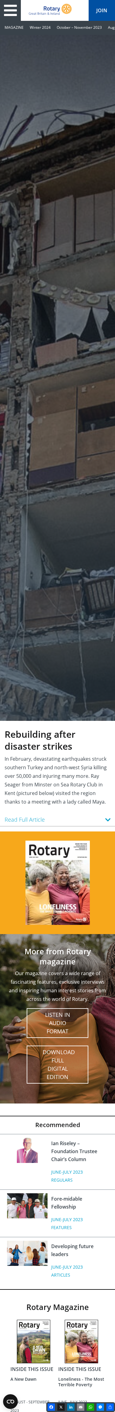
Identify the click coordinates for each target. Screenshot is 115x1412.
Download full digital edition (59, 1064)
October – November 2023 (79, 27)
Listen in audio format (57, 1023)
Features (61, 1227)
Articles (60, 1275)
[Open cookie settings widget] (10, 1401)
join (101, 10)
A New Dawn (23, 1379)
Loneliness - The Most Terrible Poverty (81, 1381)
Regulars (62, 1180)
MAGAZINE (14, 27)
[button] (57, 819)
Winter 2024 (40, 27)
